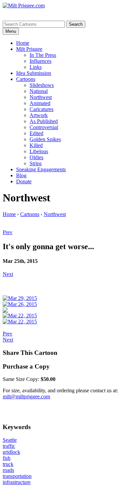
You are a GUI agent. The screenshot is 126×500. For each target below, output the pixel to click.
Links (36, 67)
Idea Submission (33, 73)
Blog (21, 175)
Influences (40, 61)
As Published (44, 121)
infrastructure (17, 482)
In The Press (43, 55)
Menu (10, 31)
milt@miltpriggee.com (26, 396)
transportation (17, 476)
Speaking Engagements (41, 169)
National (39, 91)
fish (6, 458)
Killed (36, 145)
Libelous (39, 151)
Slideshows (42, 85)
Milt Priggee (29, 49)
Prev (7, 232)
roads (8, 470)
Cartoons (25, 79)
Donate (24, 181)
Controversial (44, 127)
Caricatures (41, 109)
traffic (9, 446)
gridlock (11, 452)
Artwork (39, 115)
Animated (40, 103)
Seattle (10, 440)
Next (8, 274)
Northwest (41, 97)
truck (8, 464)
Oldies (36, 157)
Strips (36, 163)
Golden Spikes (45, 139)
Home (22, 43)
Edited (36, 133)
